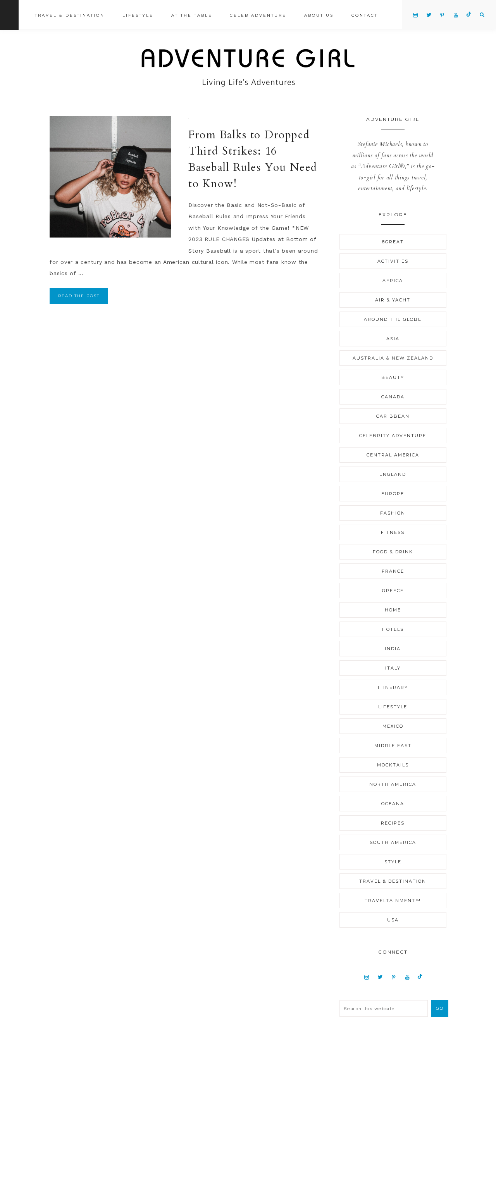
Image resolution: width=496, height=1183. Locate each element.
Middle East (393, 745)
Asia (393, 338)
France (393, 571)
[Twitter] (380, 977)
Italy (393, 668)
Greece (393, 590)
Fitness (393, 532)
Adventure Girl (248, 68)
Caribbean (393, 416)
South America (393, 842)
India (393, 648)
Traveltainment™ (393, 900)
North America (392, 784)
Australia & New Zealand (393, 358)
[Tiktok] (420, 977)
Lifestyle (392, 706)
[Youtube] (407, 977)
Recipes (393, 823)
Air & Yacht (392, 300)
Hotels (393, 629)
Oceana (392, 803)
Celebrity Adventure (392, 435)
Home (393, 610)
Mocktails (393, 765)
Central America (393, 455)
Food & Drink (393, 551)
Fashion (392, 513)
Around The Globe (393, 319)
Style (392, 861)
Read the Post (79, 295)
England (392, 474)
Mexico (392, 726)
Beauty (392, 377)
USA (393, 920)
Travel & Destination (392, 881)
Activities (392, 261)
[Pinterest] (394, 977)
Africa (392, 280)
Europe (392, 493)
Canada (393, 396)
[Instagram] (366, 977)
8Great (393, 242)
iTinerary (393, 687)
